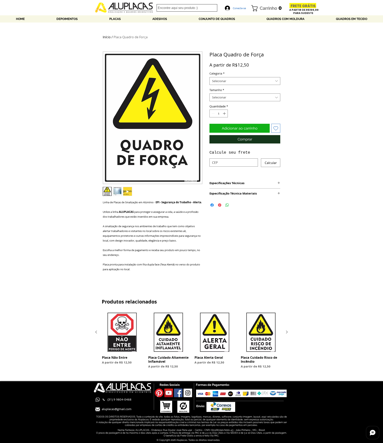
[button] (268, 8)
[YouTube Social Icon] (168, 393)
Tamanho (216, 90)
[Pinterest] (159, 393)
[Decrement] (212, 113)
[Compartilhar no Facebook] (212, 205)
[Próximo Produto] (286, 332)
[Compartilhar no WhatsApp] (227, 205)
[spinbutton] (218, 113)
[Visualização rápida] (122, 332)
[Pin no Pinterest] (219, 205)
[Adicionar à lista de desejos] (275, 128)
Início (107, 37)
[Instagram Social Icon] (188, 393)
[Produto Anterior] (96, 332)
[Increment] (224, 113)
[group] (191, 342)
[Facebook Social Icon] (178, 393)
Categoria (217, 73)
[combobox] (244, 81)
